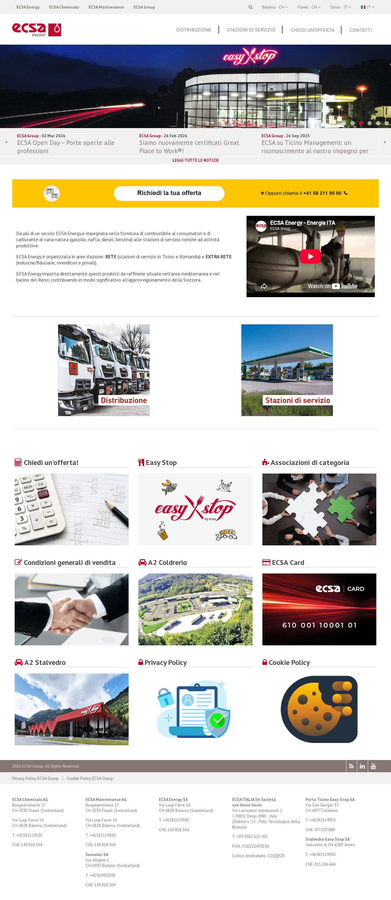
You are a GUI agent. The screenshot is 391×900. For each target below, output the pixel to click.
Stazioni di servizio (251, 30)
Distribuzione (193, 30)
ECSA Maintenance (106, 7)
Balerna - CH (273, 7)
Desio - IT (339, 7)
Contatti (361, 30)
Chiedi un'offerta (312, 30)
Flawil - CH (308, 7)
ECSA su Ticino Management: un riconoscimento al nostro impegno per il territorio (315, 150)
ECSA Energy (28, 7)
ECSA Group (144, 7)
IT (369, 7)
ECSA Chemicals (64, 7)
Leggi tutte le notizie (196, 160)
